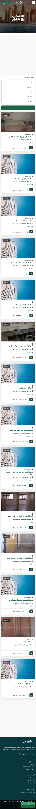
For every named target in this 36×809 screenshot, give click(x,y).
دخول (33, 764)
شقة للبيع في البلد (26, 388)
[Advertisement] (18, 53)
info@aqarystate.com (26, 793)
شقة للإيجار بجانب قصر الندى (22, 262)
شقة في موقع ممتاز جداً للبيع (21, 430)
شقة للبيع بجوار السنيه (24, 178)
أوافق (28, 803)
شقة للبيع (29, 641)
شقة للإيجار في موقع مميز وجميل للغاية (19, 473)
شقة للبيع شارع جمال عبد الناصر (21, 600)
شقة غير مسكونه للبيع (24, 220)
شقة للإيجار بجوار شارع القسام (21, 136)
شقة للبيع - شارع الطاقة (23, 304)
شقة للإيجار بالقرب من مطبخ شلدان (19, 558)
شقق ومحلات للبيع (25, 683)
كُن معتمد (32, 778)
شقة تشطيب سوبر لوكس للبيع (21, 346)
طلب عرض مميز (30, 780)
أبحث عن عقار (31, 775)
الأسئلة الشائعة (30, 769)
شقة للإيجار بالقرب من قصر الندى (20, 516)
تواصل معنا (31, 783)
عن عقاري (32, 761)
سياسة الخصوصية (28, 807)
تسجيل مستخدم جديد (29, 767)
